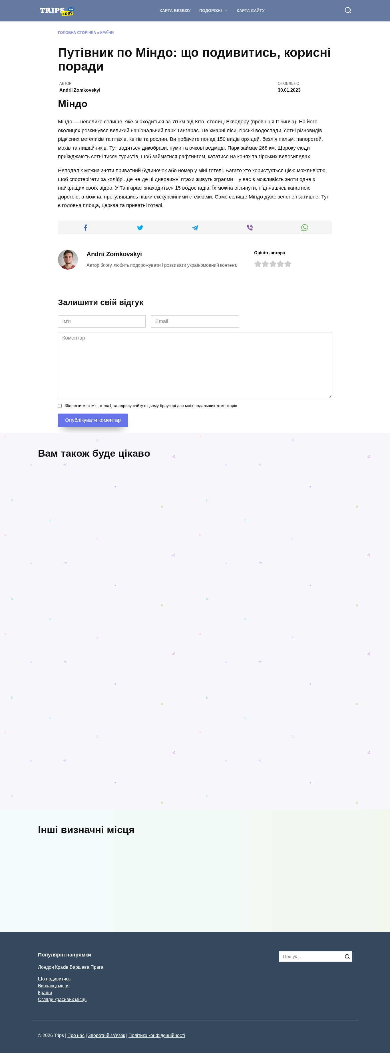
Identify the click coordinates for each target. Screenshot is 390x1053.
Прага (97, 967)
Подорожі (210, 10)
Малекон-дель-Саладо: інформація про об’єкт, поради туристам (95, 893)
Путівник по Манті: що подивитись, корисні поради (313, 788)
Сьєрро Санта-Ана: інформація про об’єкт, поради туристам (323, 893)
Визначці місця (54, 985)
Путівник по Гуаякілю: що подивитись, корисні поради (262, 691)
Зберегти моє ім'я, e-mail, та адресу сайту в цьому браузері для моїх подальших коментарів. (151, 405)
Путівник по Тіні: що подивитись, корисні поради (148, 681)
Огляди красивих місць (62, 999)
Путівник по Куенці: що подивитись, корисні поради (99, 584)
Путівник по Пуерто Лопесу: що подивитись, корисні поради (235, 788)
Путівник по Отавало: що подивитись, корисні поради (235, 567)
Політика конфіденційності (156, 1035)
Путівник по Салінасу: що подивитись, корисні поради (99, 798)
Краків (62, 967)
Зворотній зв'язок (106, 1035)
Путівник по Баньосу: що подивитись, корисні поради (316, 567)
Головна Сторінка (77, 33)
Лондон (46, 967)
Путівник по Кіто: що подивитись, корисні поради (67, 681)
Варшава (79, 967)
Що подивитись (54, 978)
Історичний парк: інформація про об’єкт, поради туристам (205, 893)
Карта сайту (251, 10)
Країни (107, 33)
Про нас (76, 1035)
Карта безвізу (175, 10)
